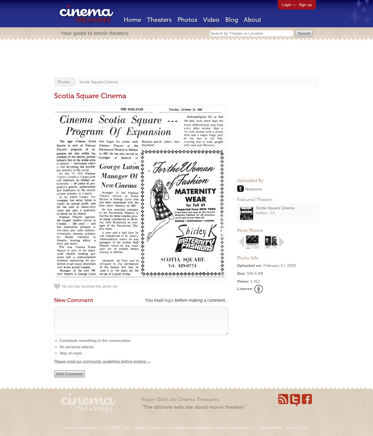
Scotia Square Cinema (98, 82)
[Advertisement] (186, 59)
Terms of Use (296, 427)
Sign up (305, 4)
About (252, 19)
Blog (231, 19)
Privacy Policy (271, 427)
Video (211, 19)
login (169, 300)
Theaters (159, 19)
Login (286, 4)
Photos (187, 19)
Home (132, 19)
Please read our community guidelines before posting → (102, 361)
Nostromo (253, 189)
